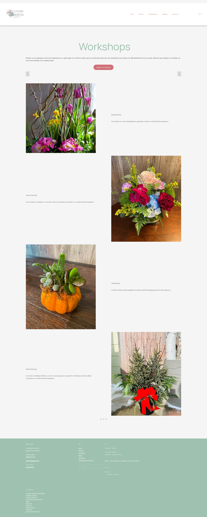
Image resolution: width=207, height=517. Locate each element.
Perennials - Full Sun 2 (31, 497)
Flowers (81, 450)
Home (131, 14)
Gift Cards (82, 458)
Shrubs (28, 501)
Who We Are (175, 14)
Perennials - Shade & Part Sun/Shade (35, 493)
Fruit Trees (29, 505)
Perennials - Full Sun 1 (31, 495)
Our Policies (89, 460)
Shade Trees (29, 503)
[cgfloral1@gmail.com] (106, 419)
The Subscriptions (152, 14)
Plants (81, 455)
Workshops (82, 460)
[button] (27, 73)
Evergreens (29, 509)
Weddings (164, 14)
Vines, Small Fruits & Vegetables (34, 499)
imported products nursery (33, 511)
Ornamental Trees (30, 507)
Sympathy (82, 453)
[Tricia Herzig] (103, 419)
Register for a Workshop (103, 67)
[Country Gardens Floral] (101, 419)
